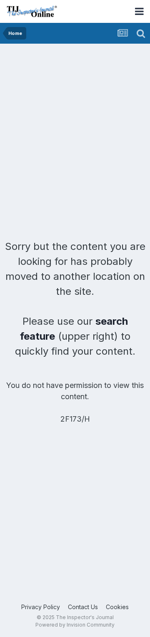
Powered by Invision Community (75, 625)
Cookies (117, 606)
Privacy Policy (40, 606)
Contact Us (83, 606)
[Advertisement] (75, 123)
